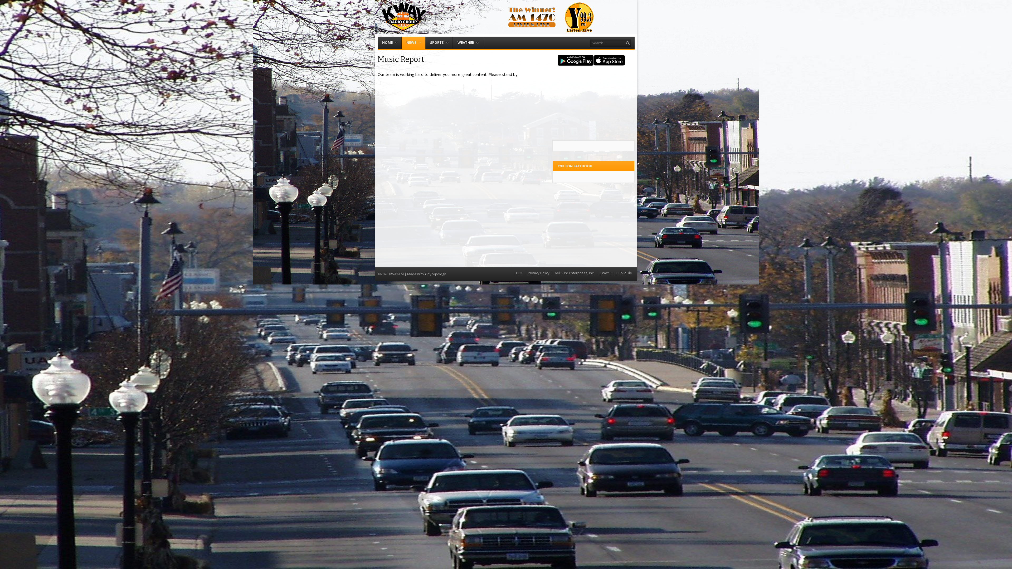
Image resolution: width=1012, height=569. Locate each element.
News (411, 42)
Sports (437, 42)
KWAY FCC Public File (616, 273)
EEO (519, 273)
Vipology (439, 274)
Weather (466, 42)
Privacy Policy (538, 273)
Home (387, 42)
